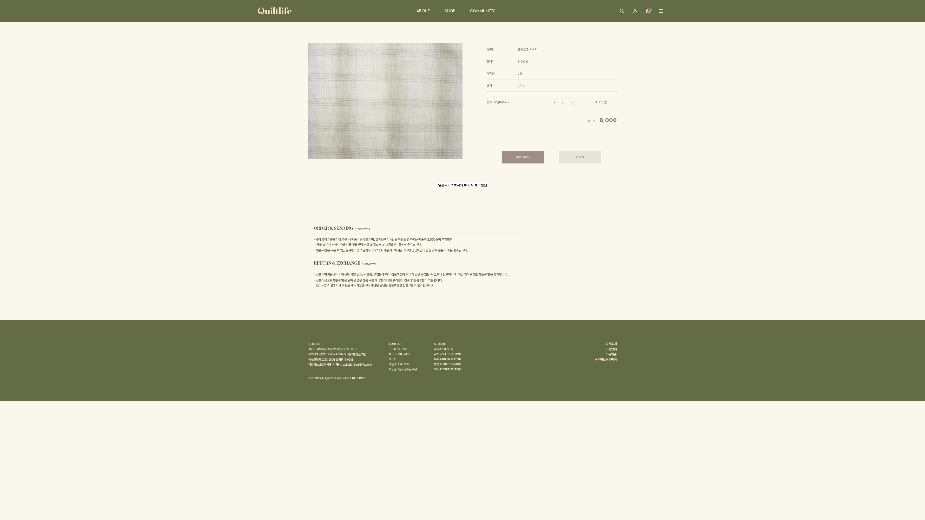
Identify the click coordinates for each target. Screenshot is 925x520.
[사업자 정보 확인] (356, 354)
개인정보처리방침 (606, 360)
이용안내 (611, 349)
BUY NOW (523, 157)
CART (580, 157)
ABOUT (423, 11)
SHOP (450, 11)
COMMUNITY (482, 11)
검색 (622, 11)
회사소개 (611, 344)
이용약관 (611, 354)
